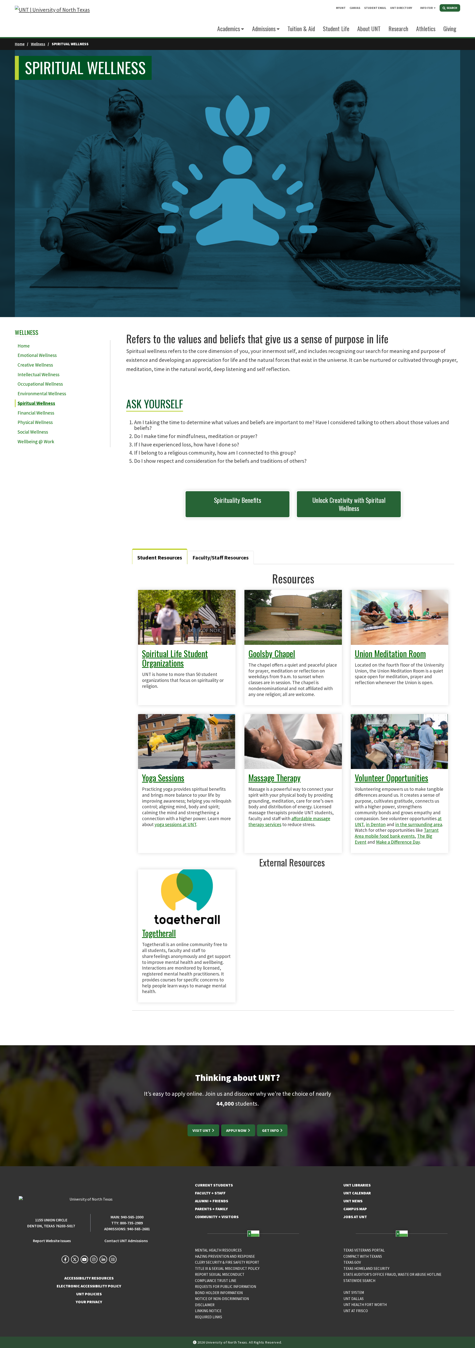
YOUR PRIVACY (89, 1301)
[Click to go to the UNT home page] (52, 19)
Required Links (208, 1317)
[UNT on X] (74, 1259)
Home (19, 44)
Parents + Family (211, 1208)
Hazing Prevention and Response (225, 1256)
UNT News (352, 1200)
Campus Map (355, 1208)
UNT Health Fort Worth (365, 1304)
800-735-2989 (131, 1222)
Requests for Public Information (225, 1286)
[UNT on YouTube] (84, 1259)
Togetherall (159, 933)
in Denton (376, 824)
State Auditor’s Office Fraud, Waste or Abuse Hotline (392, 1274)
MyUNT (341, 8)
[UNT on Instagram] (93, 1259)
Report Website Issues (52, 1240)
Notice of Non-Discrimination (222, 1298)
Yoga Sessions (163, 777)
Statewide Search (359, 1280)
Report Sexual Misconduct (219, 1274)
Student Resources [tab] (159, 557)
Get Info (271, 1130)
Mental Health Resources (218, 1250)
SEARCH (451, 8)
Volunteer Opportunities (391, 777)
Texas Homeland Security (366, 1268)
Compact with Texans (362, 1256)
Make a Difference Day (398, 842)
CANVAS (355, 8)
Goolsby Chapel (271, 653)
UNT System (353, 1292)
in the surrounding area (418, 824)
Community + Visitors (216, 1216)
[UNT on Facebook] (65, 1259)
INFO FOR (426, 8)
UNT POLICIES (89, 1293)
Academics (228, 28)
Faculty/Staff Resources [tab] (220, 557)
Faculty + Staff (210, 1192)
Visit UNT (201, 1130)
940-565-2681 (138, 1228)
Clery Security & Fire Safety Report (227, 1262)
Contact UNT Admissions (126, 1240)
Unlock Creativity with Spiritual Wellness (348, 504)
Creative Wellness (35, 365)
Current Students (214, 1185)
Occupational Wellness (40, 384)
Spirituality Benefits (237, 500)
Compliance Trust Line (215, 1280)
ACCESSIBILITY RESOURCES (89, 1278)
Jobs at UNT (355, 1216)
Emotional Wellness (37, 355)
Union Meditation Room (390, 653)
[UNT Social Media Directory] (113, 1259)
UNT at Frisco (355, 1310)
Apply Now (236, 1130)
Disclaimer (204, 1304)
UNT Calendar (357, 1192)
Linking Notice (208, 1310)
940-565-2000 (132, 1216)
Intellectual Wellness (38, 374)
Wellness (38, 44)
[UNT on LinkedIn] (103, 1259)
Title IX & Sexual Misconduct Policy (227, 1268)
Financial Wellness (36, 413)
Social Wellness (33, 432)
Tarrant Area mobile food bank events (397, 833)
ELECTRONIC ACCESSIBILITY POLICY (89, 1285)
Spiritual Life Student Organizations (175, 658)
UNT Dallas (353, 1298)
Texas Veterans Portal (364, 1250)
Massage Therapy (274, 777)
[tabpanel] (293, 787)
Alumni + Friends (211, 1200)
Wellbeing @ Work (36, 441)
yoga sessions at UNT (175, 824)
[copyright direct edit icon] (195, 1342)
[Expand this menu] (435, 7)
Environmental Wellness (42, 393)
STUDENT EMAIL (375, 8)
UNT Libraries (357, 1185)
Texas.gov (352, 1262)
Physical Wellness (35, 422)
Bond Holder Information (219, 1292)
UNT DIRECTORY (401, 8)
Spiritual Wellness (36, 403)
